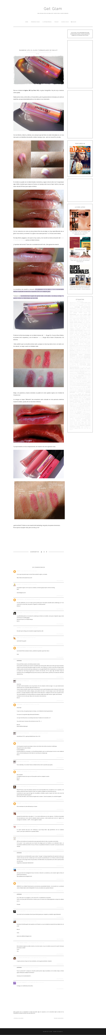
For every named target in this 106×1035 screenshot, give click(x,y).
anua (78, 308)
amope (76, 305)
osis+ (89, 388)
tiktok (89, 416)
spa (75, 412)
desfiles (71, 337)
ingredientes (87, 357)
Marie (18, 771)
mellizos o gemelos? (77, 378)
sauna (77, 406)
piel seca (81, 395)
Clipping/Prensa (47, 21)
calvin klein (88, 322)
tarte (82, 413)
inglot (82, 357)
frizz (82, 347)
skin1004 (71, 410)
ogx (86, 387)
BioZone (78, 318)
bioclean (77, 317)
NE (88, 384)
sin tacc (83, 409)
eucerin (71, 344)
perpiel (77, 392)
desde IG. (88, 335)
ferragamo (85, 346)
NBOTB (85, 384)
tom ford (85, 417)
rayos (86, 402)
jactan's (71, 360)
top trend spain (22, 942)
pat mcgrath (73, 391)
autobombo (72, 309)
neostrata (73, 385)
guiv (86, 350)
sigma (74, 409)
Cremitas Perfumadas (24, 812)
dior (75, 337)
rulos (86, 405)
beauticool (85, 311)
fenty (82, 346)
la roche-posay (81, 364)
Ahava (86, 304)
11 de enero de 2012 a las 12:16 (29, 803)
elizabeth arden (76, 341)
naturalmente (80, 384)
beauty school (77, 312)
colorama (83, 329)
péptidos (88, 391)
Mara (18, 570)
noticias (78, 387)
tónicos (88, 417)
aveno (79, 309)
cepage (75, 325)
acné (89, 302)
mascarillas (81, 376)
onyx (82, 388)
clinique (88, 327)
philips (76, 394)
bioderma (82, 317)
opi (84, 388)
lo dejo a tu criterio (85, 368)
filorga (71, 347)
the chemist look (86, 414)
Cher (78, 326)
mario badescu (72, 374)
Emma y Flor (21, 869)
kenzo (81, 360)
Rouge (19, 803)
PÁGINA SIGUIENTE (19, 1018)
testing (87, 413)
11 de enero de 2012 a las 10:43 (39, 761)
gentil (89, 347)
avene (75, 310)
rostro (80, 405)
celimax (89, 323)
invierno (73, 358)
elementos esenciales (84, 339)
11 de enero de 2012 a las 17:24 (33, 869)
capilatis (71, 323)
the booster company (78, 414)
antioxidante (85, 307)
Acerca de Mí (65, 21)
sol (84, 410)
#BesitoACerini (73, 302)
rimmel (71, 405)
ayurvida (84, 309)
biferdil (71, 317)
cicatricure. (72, 327)
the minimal (78, 416)
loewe (71, 370)
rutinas (88, 405)
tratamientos (87, 418)
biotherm (75, 318)
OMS (80, 388)
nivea (88, 385)
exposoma (85, 345)
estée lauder (87, 342)
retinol (85, 404)
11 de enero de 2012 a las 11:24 (28, 786)
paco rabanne (75, 389)
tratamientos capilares (75, 420)
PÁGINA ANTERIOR (58, 1018)
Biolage (89, 317)
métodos (84, 378)
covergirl (88, 331)
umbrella (88, 421)
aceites (82, 302)
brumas (75, 321)
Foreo (74, 347)
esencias (81, 342)
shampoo (83, 408)
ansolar (89, 305)
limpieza (77, 368)
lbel (86, 367)
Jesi (18, 637)
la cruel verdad (81, 362)
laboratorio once (73, 365)
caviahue (77, 323)
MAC (81, 370)
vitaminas (87, 425)
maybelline (79, 377)
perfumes (72, 392)
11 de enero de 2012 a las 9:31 (28, 637)
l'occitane (72, 362)
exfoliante (72, 345)
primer (83, 399)
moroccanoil (72, 382)
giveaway (88, 349)
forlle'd (76, 347)
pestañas (88, 392)
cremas (71, 333)
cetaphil (71, 326)
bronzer (71, 321)
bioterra (71, 318)
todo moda (80, 417)
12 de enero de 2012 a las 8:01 (30, 967)
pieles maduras (74, 397)
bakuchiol (88, 310)
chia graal (82, 326)
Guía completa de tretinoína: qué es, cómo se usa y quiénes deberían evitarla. (80, 233)
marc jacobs (87, 373)
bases (71, 311)
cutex (89, 333)
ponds (80, 398)
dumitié (74, 338)
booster (82, 319)
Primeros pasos (35, 21)
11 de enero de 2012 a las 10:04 (30, 660)
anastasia (85, 305)
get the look (83, 349)
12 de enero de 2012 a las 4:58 (36, 942)
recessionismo (77, 404)
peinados (80, 391)
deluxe (77, 334)
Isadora (77, 358)
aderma (71, 304)
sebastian (86, 406)
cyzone (71, 334)
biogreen (85, 317)
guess (82, 350)
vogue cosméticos (85, 426)
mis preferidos (83, 381)
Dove (89, 337)
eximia (76, 345)
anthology (71, 307)
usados (71, 424)
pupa (71, 402)
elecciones (77, 340)
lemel (89, 367)
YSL (87, 428)
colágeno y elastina (75, 329)
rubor (83, 405)
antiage (77, 307)
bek (78, 314)
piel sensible (87, 395)
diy (77, 337)
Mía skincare (81, 379)
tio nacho (75, 417)
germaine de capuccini (75, 349)
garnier (86, 348)
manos (85, 371)
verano (79, 424)
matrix (85, 375)
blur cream (88, 318)
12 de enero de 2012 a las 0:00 (28, 920)
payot (77, 391)
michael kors (86, 379)
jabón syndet (87, 358)
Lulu (18, 786)
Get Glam (53, 9)
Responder (60, 580)
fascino (78, 346)
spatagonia (85, 412)
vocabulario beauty (75, 427)
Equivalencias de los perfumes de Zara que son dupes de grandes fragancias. (80, 260)
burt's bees (80, 321)
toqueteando (78, 418)
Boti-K (86, 319)
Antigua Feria (21, 647)
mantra (89, 371)
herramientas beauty (76, 354)
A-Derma (78, 302)
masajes (75, 376)
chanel (75, 326)
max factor (72, 377)
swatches (77, 413)
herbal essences (84, 353)
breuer (89, 319)
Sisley (89, 409)
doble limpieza (84, 337)
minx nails (76, 381)
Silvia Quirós (21, 910)
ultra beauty (84, 421)
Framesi (79, 347)
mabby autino (76, 370)
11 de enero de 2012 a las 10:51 (29, 771)
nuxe (81, 387)
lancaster (84, 365)
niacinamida (83, 385)
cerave (89, 325)
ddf (74, 334)
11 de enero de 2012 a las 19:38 (28, 882)
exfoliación (88, 344)
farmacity (75, 346)
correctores (81, 331)
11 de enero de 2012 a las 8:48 (32, 599)
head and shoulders (83, 352)
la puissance (73, 364)
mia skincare (76, 379)
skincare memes (77, 410)
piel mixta (75, 395)
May (18, 742)
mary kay (83, 374)
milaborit (71, 381)
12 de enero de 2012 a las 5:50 (38, 957)
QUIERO (79, 402)
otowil (71, 389)
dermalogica (72, 335)
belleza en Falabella (74, 315)
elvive (81, 341)
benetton (85, 315)
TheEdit (56, 21)
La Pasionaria (88, 362)
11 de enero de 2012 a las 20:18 (30, 894)
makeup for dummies (74, 371)
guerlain (78, 350)
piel (79, 394)
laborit (78, 365)
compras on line (86, 330)
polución (71, 398)
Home (26, 21)
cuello (82, 333)
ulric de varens (78, 421)
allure (71, 305)
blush (71, 319)
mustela (76, 382)
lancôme (88, 365)
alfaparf (88, 304)
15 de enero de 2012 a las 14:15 (35, 982)
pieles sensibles (83, 397)
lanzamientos (74, 367)
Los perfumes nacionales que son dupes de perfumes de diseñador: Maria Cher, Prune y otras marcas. (80, 288)
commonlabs (88, 329)
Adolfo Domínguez (76, 304)
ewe (80, 343)
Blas (83, 318)
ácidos (86, 302)
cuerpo (85, 333)
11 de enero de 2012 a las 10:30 (39, 680)
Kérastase (88, 360)
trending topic (86, 420)
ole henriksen (76, 388)
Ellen (18, 584)
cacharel (83, 322)
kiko (73, 361)
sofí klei (81, 410)
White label (83, 428)
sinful (87, 409)
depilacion (82, 334)
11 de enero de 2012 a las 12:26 (29, 826)
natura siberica (73, 384)
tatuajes (84, 413)
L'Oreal (76, 362)
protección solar (79, 401)
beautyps (73, 314)
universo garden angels (75, 422)
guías (84, 350)
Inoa (70, 358)
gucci (76, 350)
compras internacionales (76, 330)
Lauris (19, 627)
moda (89, 381)
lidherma (72, 368)
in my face (78, 357)
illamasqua (81, 356)
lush (73, 370)
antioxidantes (73, 308)
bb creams (79, 311)
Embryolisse (84, 341)
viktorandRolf (76, 425)
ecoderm (84, 338)
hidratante (72, 356)
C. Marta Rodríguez (23, 957)
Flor (18, 837)
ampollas (81, 305)
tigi (87, 416)
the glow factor (73, 416)
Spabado (79, 412)
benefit (80, 315)
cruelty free (77, 333)
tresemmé (71, 421)
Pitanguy (88, 397)
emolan (89, 341)
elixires (71, 341)
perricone (82, 392)
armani (80, 308)
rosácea (77, 405)
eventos (76, 344)
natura (88, 382)
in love (74, 357)
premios (79, 399)
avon (81, 310)
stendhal (71, 413)
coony (76, 331)
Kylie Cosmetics (86, 361)
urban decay (87, 422)
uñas (82, 422)
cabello (71, 322)
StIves (74, 413)
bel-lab (81, 314)
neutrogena (78, 385)
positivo (71, 399)
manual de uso (73, 373)
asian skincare (86, 308)
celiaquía (85, 323)
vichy (83, 424)
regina (81, 404)
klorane (76, 361)
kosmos (80, 361)
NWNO (84, 387)
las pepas (83, 367)
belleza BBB (87, 314)
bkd (81, 318)
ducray (71, 338)
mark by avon (78, 374)
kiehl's (71, 361)
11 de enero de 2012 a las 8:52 (31, 612)
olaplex (71, 388)
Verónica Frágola (23, 680)
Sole (18, 882)
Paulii (19, 826)
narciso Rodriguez (81, 382)
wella (79, 428)
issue (83, 358)
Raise (83, 402)
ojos (89, 387)
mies (89, 379)
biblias (89, 315)
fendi (80, 346)
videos (85, 424)
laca (81, 365)
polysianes (76, 398)
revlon (88, 404)
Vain (18, 920)
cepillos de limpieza (82, 325)
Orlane (87, 388)
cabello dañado (78, 322)
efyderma (72, 339)
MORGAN (19, 612)
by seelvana (86, 321)
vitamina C (82, 425)
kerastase (85, 360)
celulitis (71, 325)
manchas (81, 371)
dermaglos (88, 334)
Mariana (19, 704)
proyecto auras (87, 401)
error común (72, 342)
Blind (85, 318)
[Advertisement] (38, 37)
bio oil (74, 317)
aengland (82, 304)
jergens (74, 360)
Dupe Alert (79, 338)
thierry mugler (83, 416)
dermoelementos (78, 335)
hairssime (72, 352)
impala (71, 357)
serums (78, 408)
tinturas (71, 417)
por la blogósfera (86, 398)
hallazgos (76, 352)
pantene (80, 389)
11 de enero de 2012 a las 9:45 (34, 647)
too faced (72, 418)
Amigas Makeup (22, 982)
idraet (77, 356)
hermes (89, 353)
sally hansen (73, 406)
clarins (76, 327)
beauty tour (87, 312)
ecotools (88, 338)
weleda (76, 428)
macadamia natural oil (86, 370)
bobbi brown (76, 319)
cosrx (85, 331)
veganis (75, 424)
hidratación (87, 354)
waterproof (72, 428)
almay (74, 305)
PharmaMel (72, 394)
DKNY (79, 337)
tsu (74, 421)
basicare (75, 311)
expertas (81, 345)
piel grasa (85, 394)
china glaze (87, 326)
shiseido (87, 407)
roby (73, 405)
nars (86, 382)
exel (83, 343)
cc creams (81, 323)
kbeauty (77, 360)
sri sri (88, 412)
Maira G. (60, 1031)
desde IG (84, 336)
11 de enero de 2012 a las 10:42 (28, 742)
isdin (81, 358)
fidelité (89, 346)
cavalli (74, 323)
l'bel (89, 361)
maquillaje (81, 373)
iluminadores (87, 356)
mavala (88, 375)
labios (88, 364)
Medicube (85, 377)
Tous (83, 418)
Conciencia (72, 331)
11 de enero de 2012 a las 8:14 (29, 584)
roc (75, 405)
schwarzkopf (81, 406)
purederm (75, 402)
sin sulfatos (78, 409)
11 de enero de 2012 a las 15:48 (30, 852)
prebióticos (75, 399)
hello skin (79, 353)
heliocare (76, 353)
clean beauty (82, 327)
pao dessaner (85, 389)
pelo (85, 391)
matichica (20, 599)
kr (82, 361)
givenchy (72, 350)
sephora (74, 407)
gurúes (88, 350)
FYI (84, 348)
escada (77, 342)
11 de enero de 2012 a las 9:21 (29, 627)
